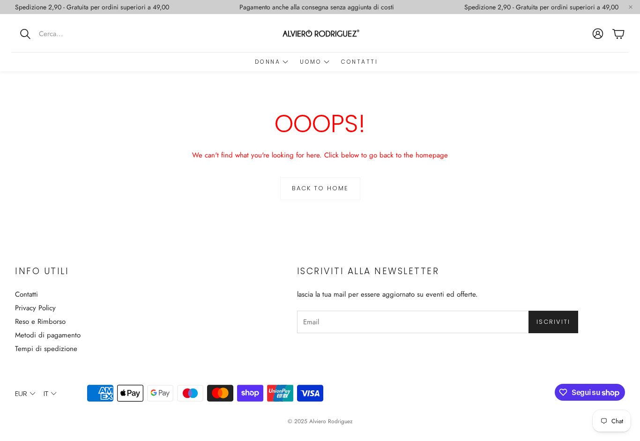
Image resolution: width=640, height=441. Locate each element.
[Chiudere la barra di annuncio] (631, 7)
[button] (72, 33)
